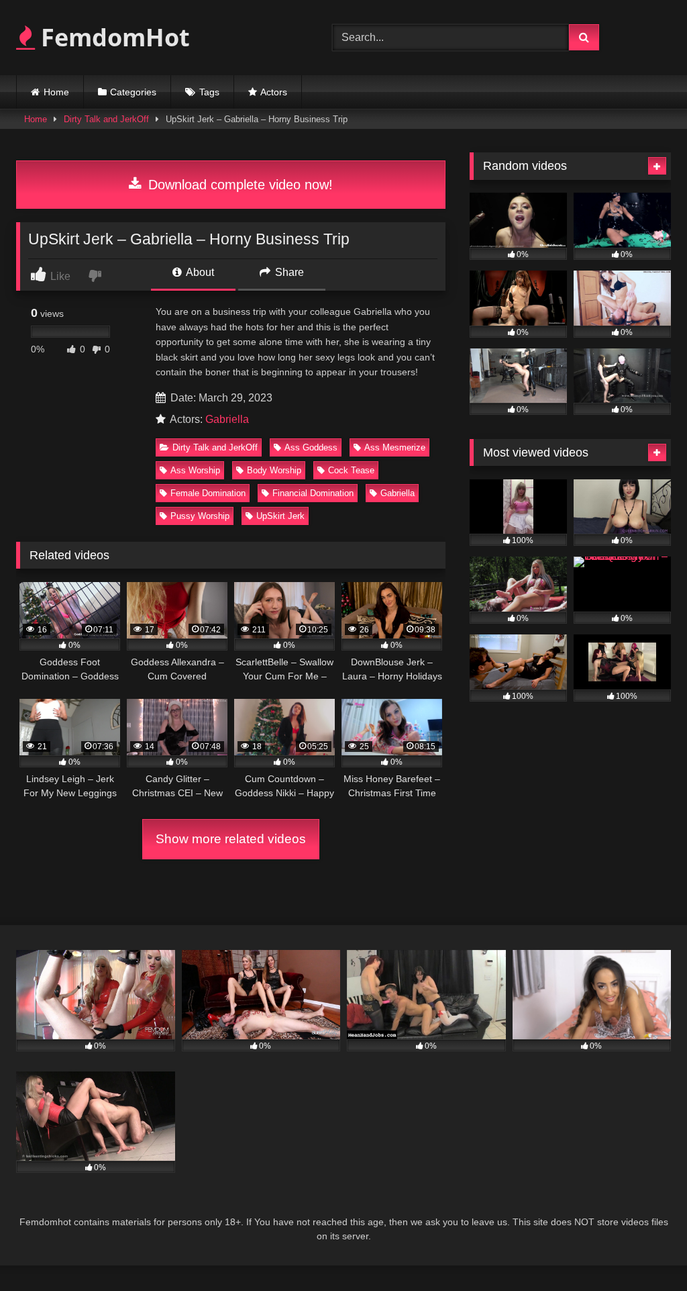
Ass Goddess (310, 447)
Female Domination (208, 493)
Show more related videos (231, 839)
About (199, 272)
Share (288, 272)
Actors (273, 92)
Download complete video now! (238, 184)
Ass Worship (195, 470)
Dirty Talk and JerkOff (106, 119)
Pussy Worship (199, 516)
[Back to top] (645, 1251)
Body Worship (274, 470)
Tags (209, 92)
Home (56, 92)
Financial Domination (313, 493)
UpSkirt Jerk (280, 516)
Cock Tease (351, 470)
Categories (133, 92)
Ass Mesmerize (394, 447)
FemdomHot (112, 37)
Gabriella (227, 419)
